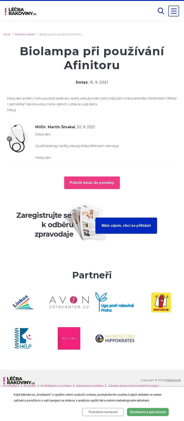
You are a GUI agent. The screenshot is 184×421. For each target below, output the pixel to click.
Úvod (6, 34)
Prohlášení (11, 385)
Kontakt (29, 385)
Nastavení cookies (89, 385)
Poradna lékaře (25, 34)
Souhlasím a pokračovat (148, 412)
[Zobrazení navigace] (173, 11)
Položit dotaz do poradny (92, 183)
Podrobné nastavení (103, 412)
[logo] (20, 11)
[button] (160, 11)
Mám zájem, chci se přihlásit (126, 225)
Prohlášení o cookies (56, 385)
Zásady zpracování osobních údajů (133, 385)
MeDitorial (173, 380)
